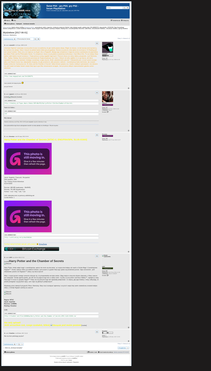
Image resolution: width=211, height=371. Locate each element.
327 (107, 107)
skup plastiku (103, 27)
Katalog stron (64, 28)
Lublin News (88, 28)
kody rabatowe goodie (76, 27)
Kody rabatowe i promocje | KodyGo (50, 28)
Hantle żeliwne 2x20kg (18, 27)
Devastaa (104, 134)
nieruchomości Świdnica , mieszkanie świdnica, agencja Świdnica (110, 28)
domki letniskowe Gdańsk (24, 28)
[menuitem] (13, 20)
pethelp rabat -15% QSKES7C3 (90, 27)
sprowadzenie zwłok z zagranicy (43, 27)
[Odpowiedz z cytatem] (96, 43)
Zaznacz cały (12, 73)
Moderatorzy (13, 35)
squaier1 (104, 103)
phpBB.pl (74, 358)
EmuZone (43, 244)
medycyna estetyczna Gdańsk (61, 27)
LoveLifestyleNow (73, 28)
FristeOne (104, 331)
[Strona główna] (24, 10)
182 (107, 58)
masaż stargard (36, 28)
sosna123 (104, 53)
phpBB (63, 356)
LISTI (103, 266)
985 (107, 271)
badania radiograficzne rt (9, 28)
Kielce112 (81, 28)
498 (107, 138)
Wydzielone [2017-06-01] (15, 32)
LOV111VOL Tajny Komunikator (115, 27)
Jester (70, 360)
